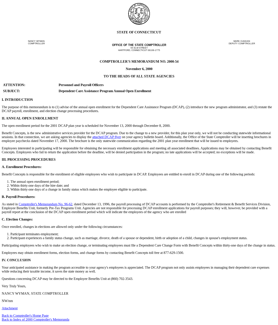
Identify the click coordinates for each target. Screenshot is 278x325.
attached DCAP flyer (106, 137)
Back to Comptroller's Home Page (25, 315)
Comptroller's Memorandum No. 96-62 (45, 204)
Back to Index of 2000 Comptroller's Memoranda (35, 319)
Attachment (10, 308)
